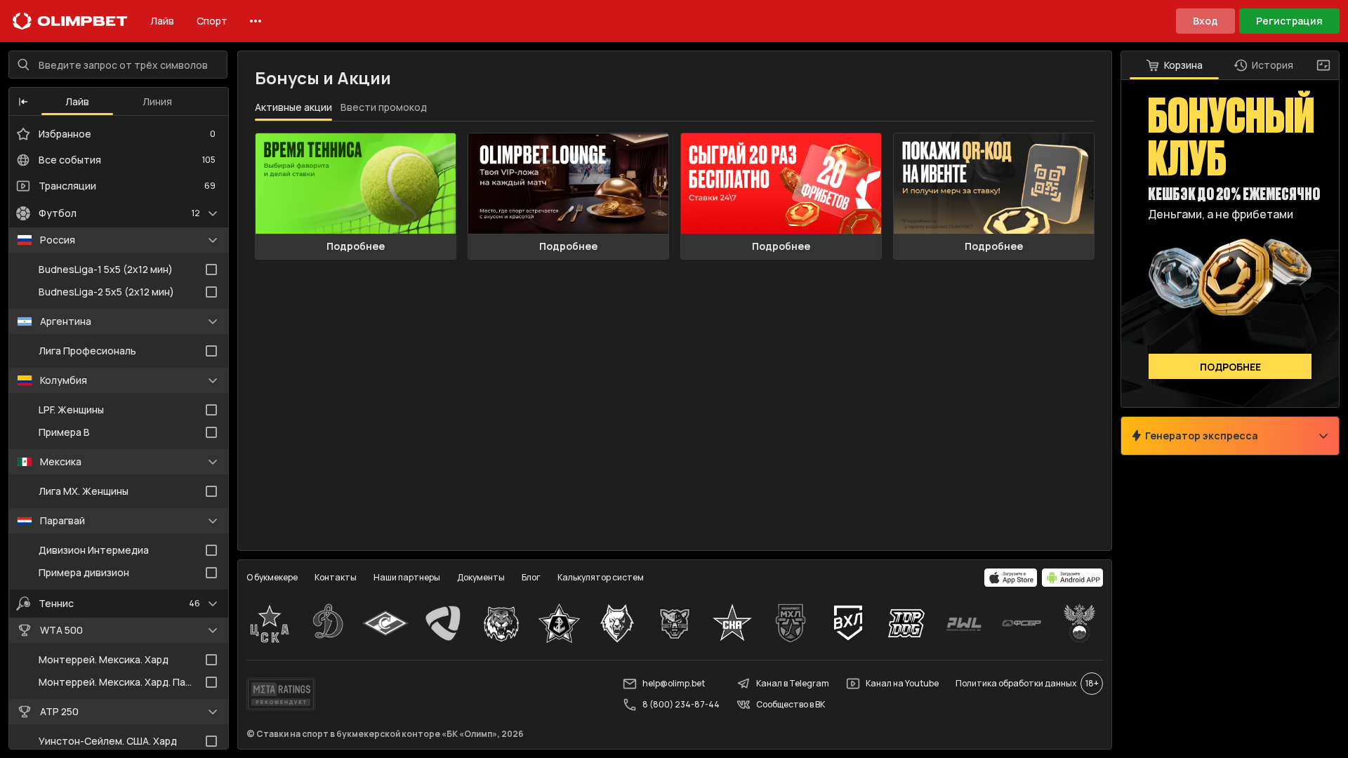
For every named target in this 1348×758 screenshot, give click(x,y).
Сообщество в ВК (790, 704)
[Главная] (70, 21)
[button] (23, 101)
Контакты (336, 577)
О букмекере (272, 577)
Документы (481, 577)
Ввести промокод (384, 107)
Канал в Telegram (792, 683)
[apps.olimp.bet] (1011, 577)
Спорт (212, 20)
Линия (157, 101)
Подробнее (355, 246)
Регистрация (1289, 20)
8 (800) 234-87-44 (681, 704)
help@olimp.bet (673, 683)
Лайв (162, 20)
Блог (531, 577)
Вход (1205, 20)
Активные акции (293, 107)
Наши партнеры (407, 577)
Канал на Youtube (902, 683)
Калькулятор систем (600, 577)
